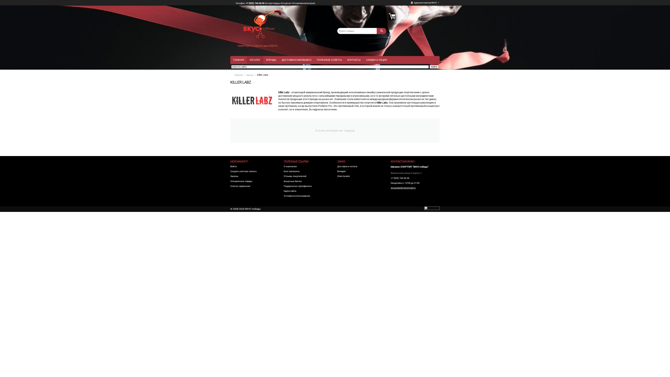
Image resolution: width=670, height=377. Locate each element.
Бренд (250, 75)
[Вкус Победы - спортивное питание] (263, 24)
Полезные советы (329, 59)
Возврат (341, 171)
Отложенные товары (241, 181)
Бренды (271, 59)
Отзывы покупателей (295, 176)
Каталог (255, 59)
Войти (233, 166)
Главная (238, 59)
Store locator (343, 176)
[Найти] (381, 31)
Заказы (234, 176)
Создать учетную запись (243, 171)
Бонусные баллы (293, 181)
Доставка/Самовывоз (296, 59)
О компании (290, 166)
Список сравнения (240, 186)
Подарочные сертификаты (298, 186)
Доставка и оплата (347, 166)
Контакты (353, 59)
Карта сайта (290, 191)
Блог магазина (291, 171)
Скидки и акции (376, 59)
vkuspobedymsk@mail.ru (403, 188)
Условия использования (297, 196)
